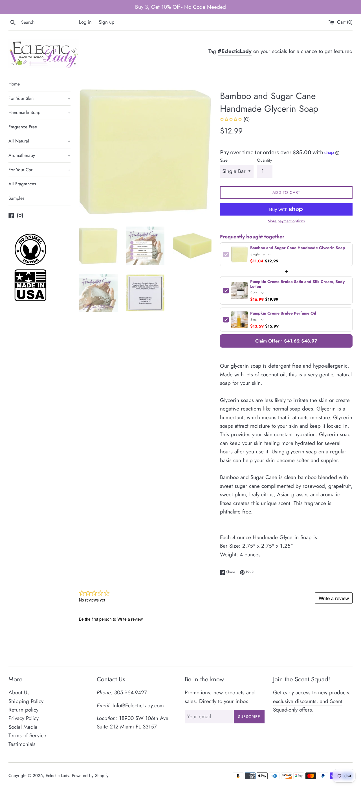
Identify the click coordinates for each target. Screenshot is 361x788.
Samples (16, 198)
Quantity (264, 160)
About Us (19, 692)
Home (14, 84)
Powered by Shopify (90, 775)
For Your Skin (39, 98)
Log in (85, 22)
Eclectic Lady (57, 775)
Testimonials (22, 744)
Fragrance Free (22, 127)
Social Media (23, 727)
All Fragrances (22, 184)
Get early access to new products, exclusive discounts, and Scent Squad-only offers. (312, 701)
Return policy (23, 710)
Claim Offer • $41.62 (286, 341)
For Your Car (39, 169)
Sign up (107, 22)
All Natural (39, 141)
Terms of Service (27, 735)
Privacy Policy (23, 718)
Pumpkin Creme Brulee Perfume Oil (283, 313)
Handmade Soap (39, 112)
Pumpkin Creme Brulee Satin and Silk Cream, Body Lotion (297, 284)
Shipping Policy (25, 701)
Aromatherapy (39, 155)
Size (224, 160)
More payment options (286, 221)
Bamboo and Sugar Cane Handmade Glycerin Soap (297, 247)
